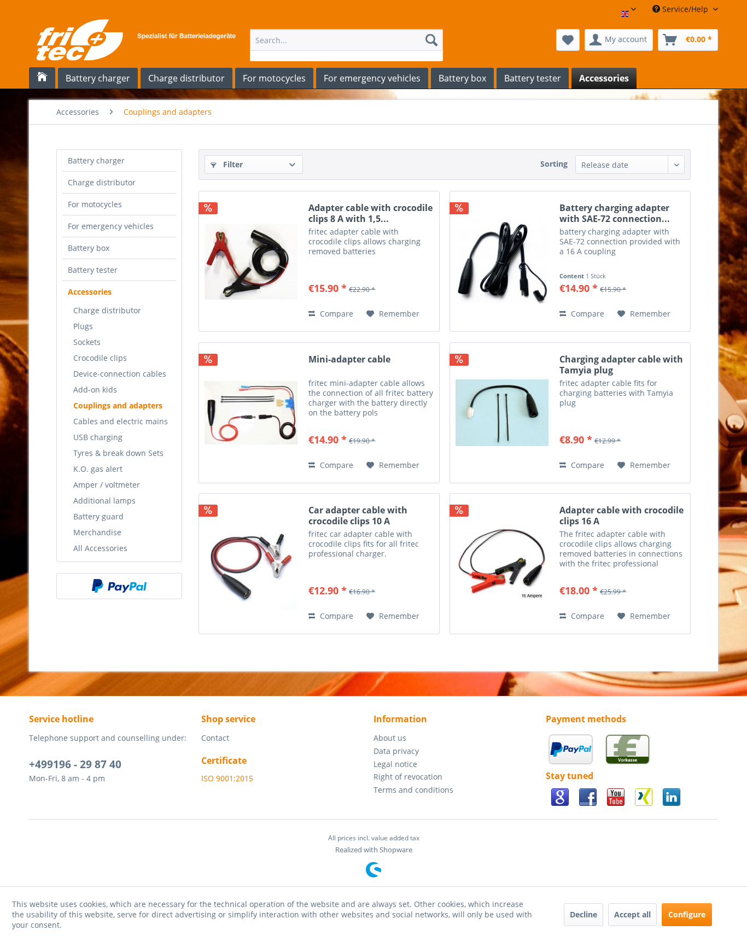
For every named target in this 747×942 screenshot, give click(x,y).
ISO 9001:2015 (227, 778)
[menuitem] (346, 45)
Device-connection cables (119, 373)
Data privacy (396, 751)
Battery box (88, 248)
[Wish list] (568, 40)
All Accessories (100, 548)
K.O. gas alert (97, 469)
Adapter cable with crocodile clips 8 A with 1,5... (370, 213)
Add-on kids (95, 389)
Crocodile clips (100, 358)
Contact (215, 738)
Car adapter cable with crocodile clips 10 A (357, 515)
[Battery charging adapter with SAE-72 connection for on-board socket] (502, 261)
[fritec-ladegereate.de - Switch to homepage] (135, 42)
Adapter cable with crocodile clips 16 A (621, 515)
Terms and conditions (413, 790)
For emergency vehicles (111, 226)
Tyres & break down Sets (118, 453)
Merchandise (97, 532)
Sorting (554, 164)
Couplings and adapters (117, 405)
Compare (335, 313)
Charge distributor (102, 182)
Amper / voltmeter (106, 484)
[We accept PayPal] (119, 586)
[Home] (42, 78)
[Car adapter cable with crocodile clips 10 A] (251, 564)
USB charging (97, 437)
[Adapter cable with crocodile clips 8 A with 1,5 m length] (251, 261)
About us (390, 738)
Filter (232, 164)
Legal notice (395, 764)
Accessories (90, 291)
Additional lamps (104, 500)
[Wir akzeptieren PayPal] (573, 763)
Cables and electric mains (120, 421)
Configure (686, 914)
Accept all (632, 914)
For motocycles (95, 204)
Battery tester (93, 270)
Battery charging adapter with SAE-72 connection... (614, 213)
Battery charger (96, 160)
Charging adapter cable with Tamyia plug (621, 365)
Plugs (83, 326)
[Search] (431, 40)
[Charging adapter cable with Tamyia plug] (502, 413)
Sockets (87, 342)
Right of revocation (408, 776)
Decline (583, 914)
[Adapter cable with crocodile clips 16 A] (502, 564)
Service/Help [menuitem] (685, 9)
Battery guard (98, 516)
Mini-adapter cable (349, 359)
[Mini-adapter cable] (251, 413)
